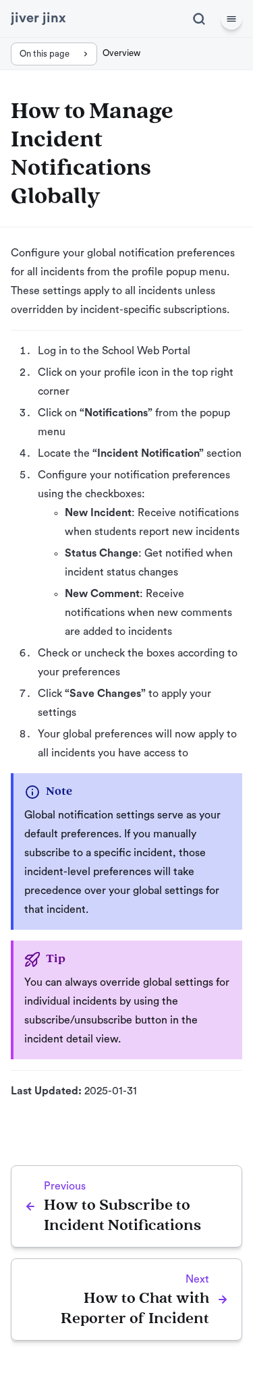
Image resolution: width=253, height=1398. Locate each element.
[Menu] (231, 19)
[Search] (199, 18)
